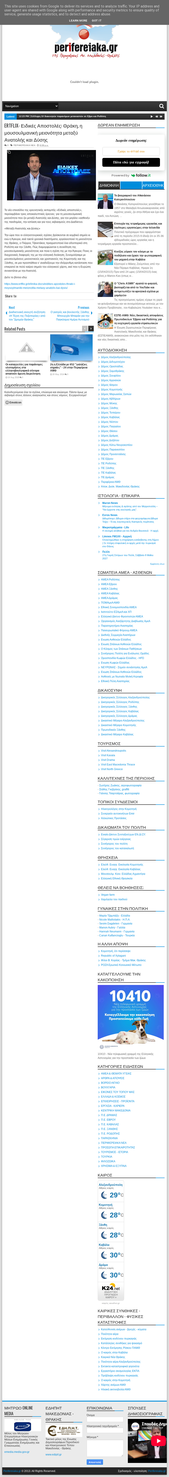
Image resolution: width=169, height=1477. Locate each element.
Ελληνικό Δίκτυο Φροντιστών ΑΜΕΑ (122, 616)
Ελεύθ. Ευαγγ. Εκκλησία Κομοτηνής (122, 864)
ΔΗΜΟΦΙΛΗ (109, 185)
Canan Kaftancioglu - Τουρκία (117, 935)
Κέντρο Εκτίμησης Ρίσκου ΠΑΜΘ (120, 1347)
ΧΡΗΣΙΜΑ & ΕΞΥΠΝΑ (114, 1166)
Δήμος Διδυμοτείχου (113, 361)
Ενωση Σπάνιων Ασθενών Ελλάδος (121, 644)
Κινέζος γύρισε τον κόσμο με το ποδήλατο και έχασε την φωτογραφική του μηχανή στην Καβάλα (138, 255)
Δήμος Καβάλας (110, 417)
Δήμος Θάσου (109, 431)
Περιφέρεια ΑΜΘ (110, 481)
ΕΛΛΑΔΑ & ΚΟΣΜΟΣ (113, 1096)
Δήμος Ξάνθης (109, 408)
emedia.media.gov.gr (16, 1451)
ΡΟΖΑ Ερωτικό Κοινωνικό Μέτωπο (121, 964)
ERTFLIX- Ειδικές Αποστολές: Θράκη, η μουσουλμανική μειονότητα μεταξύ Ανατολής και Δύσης (43, 132)
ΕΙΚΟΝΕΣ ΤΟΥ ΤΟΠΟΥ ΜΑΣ (117, 1092)
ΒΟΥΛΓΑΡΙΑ (108, 1087)
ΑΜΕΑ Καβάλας (110, 593)
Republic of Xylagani (113, 955)
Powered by (120, 175)
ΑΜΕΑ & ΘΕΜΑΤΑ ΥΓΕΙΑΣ (116, 1073)
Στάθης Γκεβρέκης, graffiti (114, 789)
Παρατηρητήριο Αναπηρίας (117, 625)
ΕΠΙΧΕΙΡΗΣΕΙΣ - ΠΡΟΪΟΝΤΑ (117, 1101)
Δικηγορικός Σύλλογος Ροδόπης (120, 702)
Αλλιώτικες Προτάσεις (114, 818)
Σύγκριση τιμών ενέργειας (116, 839)
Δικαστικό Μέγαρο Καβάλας (117, 734)
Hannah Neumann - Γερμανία (116, 931)
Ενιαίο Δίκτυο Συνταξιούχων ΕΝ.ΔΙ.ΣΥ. (123, 834)
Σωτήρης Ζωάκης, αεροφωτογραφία (120, 785)
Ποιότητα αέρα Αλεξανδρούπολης (121, 1361)
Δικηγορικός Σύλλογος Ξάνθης (119, 706)
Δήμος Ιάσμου (109, 384)
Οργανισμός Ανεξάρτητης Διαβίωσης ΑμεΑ (125, 621)
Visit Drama (108, 759)
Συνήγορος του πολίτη (114, 843)
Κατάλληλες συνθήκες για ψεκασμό (121, 1343)
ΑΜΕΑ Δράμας (109, 598)
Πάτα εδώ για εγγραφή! (131, 162)
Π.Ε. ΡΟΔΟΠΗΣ (110, 1133)
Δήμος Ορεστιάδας (112, 366)
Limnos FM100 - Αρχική (117, 536)
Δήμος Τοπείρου (110, 412)
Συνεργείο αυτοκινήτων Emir (117, 813)
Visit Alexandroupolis (113, 750)
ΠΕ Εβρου (107, 458)
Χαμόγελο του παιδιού (114, 899)
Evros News (110, 515)
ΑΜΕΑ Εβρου (109, 584)
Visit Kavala (108, 755)
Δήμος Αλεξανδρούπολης (116, 357)
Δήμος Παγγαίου (111, 426)
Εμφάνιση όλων (157, 564)
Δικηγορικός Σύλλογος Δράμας (119, 715)
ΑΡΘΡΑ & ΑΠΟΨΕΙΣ (112, 1078)
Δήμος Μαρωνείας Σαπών (116, 394)
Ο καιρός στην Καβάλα (114, 1352)
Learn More (78, 20)
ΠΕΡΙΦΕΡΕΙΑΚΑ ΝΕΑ (24, 145)
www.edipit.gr (54, 1454)
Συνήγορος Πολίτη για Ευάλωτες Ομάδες (125, 653)
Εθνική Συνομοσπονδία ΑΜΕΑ (119, 607)
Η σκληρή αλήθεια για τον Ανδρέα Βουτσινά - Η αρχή (130, 530)
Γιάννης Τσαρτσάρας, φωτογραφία (119, 793)
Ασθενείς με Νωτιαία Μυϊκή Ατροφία (122, 676)
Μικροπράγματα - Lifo (115, 527)
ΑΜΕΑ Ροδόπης (110, 579)
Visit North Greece (112, 769)
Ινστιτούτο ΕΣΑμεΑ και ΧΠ (116, 611)
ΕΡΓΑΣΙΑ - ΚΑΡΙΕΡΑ (113, 1105)
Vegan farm (108, 894)
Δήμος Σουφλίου (111, 375)
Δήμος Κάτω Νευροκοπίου (116, 445)
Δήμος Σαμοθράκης (112, 371)
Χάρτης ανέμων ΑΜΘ (113, 1384)
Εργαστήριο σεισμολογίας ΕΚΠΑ (120, 1371)
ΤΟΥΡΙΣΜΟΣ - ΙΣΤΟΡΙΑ (114, 1152)
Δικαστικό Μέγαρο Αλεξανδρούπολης (123, 720)
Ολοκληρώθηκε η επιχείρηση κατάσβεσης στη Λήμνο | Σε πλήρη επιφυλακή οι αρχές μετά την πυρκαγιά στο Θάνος (130, 543)
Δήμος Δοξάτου (110, 440)
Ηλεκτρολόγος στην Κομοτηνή (119, 809)
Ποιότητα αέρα (109, 1334)
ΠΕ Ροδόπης (108, 463)
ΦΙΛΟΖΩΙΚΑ (108, 1161)
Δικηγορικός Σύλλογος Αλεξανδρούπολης (125, 697)
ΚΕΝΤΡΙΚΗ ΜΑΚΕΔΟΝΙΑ (115, 1110)
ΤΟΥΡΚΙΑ (106, 1156)
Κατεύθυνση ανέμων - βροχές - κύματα (123, 1329)
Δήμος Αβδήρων (110, 398)
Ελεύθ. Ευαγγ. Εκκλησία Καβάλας (121, 869)
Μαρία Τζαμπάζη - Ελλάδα (114, 915)
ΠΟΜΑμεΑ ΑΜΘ (110, 602)
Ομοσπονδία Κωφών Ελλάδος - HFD (122, 658)
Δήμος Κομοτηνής (112, 389)
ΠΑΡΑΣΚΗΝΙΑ (109, 1138)
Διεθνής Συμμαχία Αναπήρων (118, 635)
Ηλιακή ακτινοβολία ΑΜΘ (115, 1389)
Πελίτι (106, 551)
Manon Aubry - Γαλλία (112, 927)
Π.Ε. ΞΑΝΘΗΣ (109, 1129)
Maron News (110, 503)
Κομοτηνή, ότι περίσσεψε (115, 951)
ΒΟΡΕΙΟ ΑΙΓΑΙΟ (110, 1082)
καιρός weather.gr (111, 1303)
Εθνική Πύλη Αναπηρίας (115, 681)
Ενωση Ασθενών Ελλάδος (116, 639)
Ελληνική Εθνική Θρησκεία (116, 878)
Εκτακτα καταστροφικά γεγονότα (120, 1366)
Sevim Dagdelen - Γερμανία (115, 923)
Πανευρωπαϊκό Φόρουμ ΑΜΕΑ (119, 630)
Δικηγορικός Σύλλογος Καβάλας (120, 711)
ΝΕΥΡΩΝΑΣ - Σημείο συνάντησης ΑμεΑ (124, 667)
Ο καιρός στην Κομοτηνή (115, 1380)
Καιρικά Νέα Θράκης (113, 1357)
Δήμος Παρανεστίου (113, 449)
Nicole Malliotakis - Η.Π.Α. (114, 919)
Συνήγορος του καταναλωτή (117, 848)
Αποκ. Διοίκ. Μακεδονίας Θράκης (120, 486)
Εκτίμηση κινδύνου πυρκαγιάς (119, 1338)
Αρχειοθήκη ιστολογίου (153, 186)
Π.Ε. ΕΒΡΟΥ (108, 1119)
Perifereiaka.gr (12, 1471)
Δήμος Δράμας (109, 435)
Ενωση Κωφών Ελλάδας (115, 662)
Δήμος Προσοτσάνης (113, 454)
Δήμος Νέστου (109, 421)
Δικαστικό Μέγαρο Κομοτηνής (118, 725)
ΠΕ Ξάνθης (107, 468)
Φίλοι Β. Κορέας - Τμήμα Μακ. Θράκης (123, 960)
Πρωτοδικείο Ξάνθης (113, 729)
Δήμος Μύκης (109, 403)
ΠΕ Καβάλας (108, 472)
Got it (97, 20)
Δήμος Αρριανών (111, 380)
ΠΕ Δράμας (107, 477)
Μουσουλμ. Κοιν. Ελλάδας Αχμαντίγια (123, 873)
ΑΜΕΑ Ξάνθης (109, 588)
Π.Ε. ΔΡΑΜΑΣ (109, 1115)
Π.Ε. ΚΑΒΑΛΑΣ (110, 1124)
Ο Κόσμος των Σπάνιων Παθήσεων (121, 648)
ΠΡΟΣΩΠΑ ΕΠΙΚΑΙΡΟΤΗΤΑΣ (118, 1147)
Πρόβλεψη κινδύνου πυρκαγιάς (119, 1375)
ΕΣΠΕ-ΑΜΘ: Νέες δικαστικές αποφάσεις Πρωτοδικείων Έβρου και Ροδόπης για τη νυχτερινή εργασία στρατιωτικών (138, 319)
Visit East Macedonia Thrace (118, 764)
